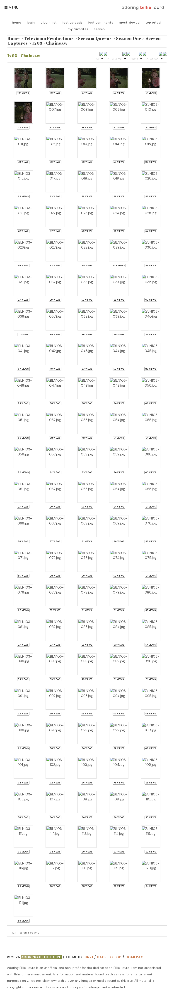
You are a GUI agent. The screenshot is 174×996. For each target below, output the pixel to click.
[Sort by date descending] (144, 58)
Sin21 (88, 957)
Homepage (135, 957)
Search (99, 29)
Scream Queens (95, 38)
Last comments (100, 22)
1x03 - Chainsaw (50, 43)
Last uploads (73, 22)
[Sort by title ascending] (101, 58)
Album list (49, 22)
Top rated (153, 22)
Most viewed (129, 22)
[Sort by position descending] (165, 58)
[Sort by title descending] (105, 58)
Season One (128, 38)
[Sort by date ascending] (140, 58)
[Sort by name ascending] (124, 58)
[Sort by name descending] (128, 58)
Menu (13, 7)
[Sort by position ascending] (160, 58)
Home (16, 22)
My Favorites (78, 29)
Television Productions (49, 38)
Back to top (109, 957)
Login (31, 22)
